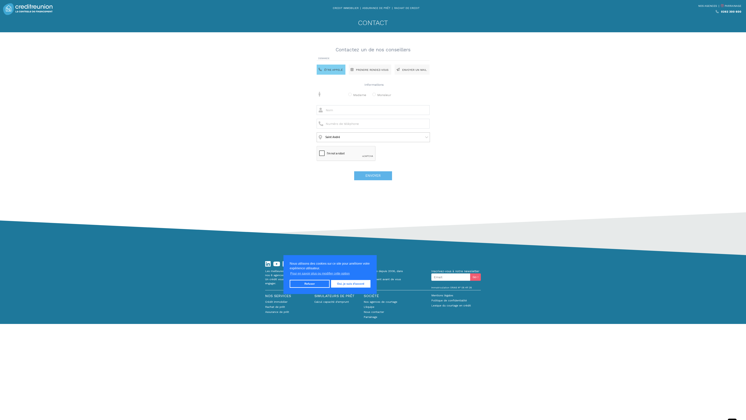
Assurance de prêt (277, 311)
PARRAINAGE (732, 5)
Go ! (475, 277)
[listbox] (373, 137)
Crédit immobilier (276, 301)
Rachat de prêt (275, 306)
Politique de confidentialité (449, 300)
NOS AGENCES (707, 5)
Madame (359, 95)
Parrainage (370, 316)
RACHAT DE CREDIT (407, 8)
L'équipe (369, 306)
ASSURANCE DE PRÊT (376, 8)
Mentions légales (442, 295)
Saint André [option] (332, 137)
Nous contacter (374, 311)
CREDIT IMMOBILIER (346, 8)
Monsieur (384, 95)
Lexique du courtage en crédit (451, 305)
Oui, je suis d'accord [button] (350, 283)
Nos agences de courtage (380, 301)
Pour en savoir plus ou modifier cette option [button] (320, 273)
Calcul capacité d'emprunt (331, 301)
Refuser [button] (309, 283)
